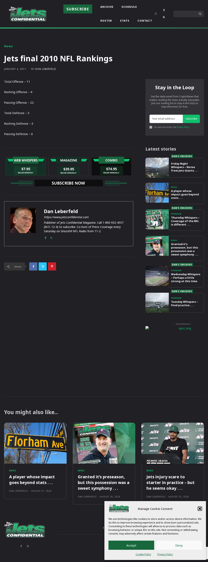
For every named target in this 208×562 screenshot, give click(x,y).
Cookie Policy (143, 554)
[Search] (200, 14)
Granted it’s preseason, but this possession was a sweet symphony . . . (184, 249)
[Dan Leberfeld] (23, 224)
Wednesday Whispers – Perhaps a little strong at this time (185, 277)
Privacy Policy (165, 554)
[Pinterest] (52, 266)
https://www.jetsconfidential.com (66, 217)
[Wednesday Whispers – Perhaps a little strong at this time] (157, 276)
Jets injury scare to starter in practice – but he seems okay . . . (170, 482)
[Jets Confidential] (27, 14)
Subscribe (191, 118)
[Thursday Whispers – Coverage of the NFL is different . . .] (157, 219)
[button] (200, 509)
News (8, 46)
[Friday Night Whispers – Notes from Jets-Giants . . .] (157, 168)
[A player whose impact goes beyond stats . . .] (157, 193)
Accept (131, 545)
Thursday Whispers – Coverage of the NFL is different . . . (185, 221)
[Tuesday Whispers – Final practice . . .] (157, 303)
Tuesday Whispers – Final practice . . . (184, 303)
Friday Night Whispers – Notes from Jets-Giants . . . (184, 167)
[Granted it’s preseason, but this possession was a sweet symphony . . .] (157, 246)
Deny (179, 545)
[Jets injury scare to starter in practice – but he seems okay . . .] (172, 443)
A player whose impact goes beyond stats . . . (185, 194)
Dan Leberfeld (45, 69)
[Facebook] (163, 10)
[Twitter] (163, 17)
